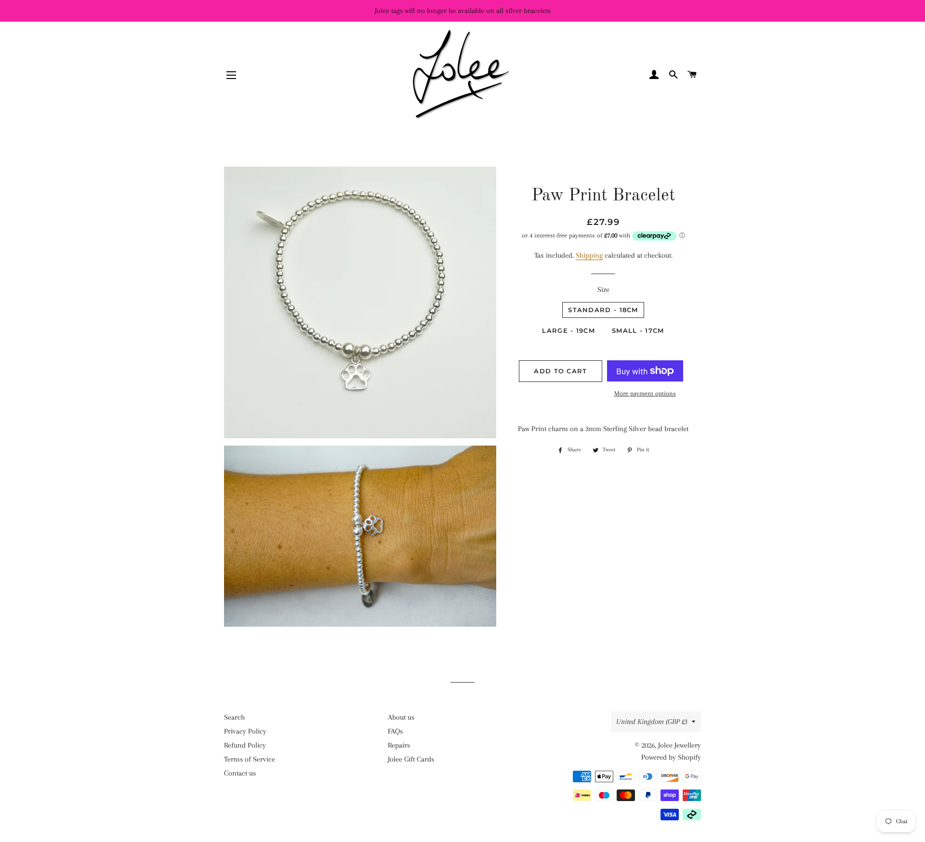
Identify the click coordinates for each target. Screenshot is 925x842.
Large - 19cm (568, 330)
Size (603, 289)
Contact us (240, 773)
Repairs (399, 745)
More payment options (645, 393)
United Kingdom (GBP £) (651, 721)
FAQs (395, 731)
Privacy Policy (245, 731)
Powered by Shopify (671, 757)
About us (401, 717)
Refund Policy (245, 745)
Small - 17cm (638, 330)
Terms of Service (249, 759)
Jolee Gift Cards (411, 759)
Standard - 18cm (603, 310)
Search (234, 717)
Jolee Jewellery (679, 745)
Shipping (589, 255)
